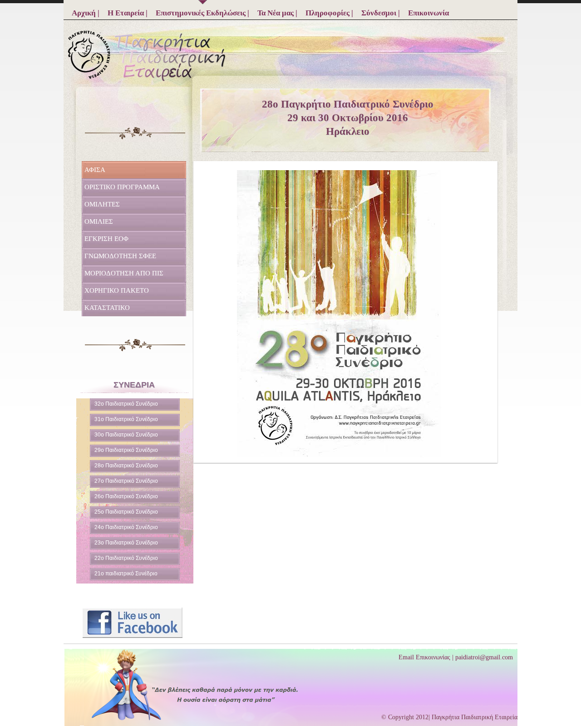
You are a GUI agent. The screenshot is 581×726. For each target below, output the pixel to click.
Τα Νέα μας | (277, 13)
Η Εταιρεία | (128, 13)
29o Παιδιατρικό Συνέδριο (126, 450)
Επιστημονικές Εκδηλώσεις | (202, 13)
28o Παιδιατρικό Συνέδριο (126, 465)
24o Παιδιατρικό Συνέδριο (126, 527)
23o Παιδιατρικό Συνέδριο (126, 543)
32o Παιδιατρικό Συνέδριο (126, 404)
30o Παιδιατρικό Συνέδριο (126, 435)
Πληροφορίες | (329, 13)
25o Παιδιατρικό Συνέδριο (126, 512)
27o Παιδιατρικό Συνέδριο (126, 481)
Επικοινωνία (428, 13)
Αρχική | (85, 13)
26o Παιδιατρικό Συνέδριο (126, 496)
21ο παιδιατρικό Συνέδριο (126, 573)
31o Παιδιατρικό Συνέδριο (126, 419)
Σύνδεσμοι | (380, 13)
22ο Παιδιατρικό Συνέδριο (126, 558)
